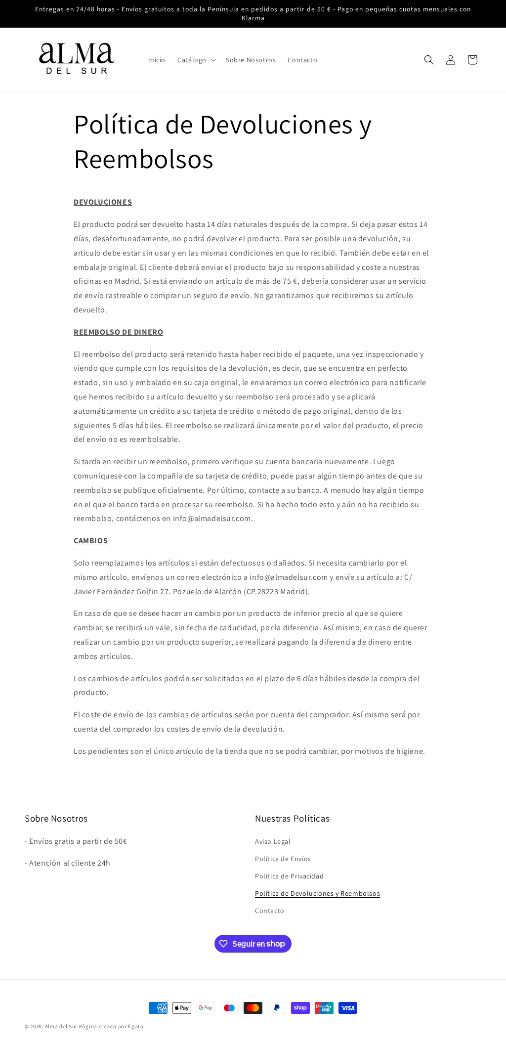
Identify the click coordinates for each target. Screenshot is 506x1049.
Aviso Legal (273, 841)
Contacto (270, 910)
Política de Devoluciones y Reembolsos (317, 893)
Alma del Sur (61, 1026)
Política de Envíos (283, 858)
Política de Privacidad (289, 876)
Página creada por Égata (111, 1026)
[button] (195, 59)
